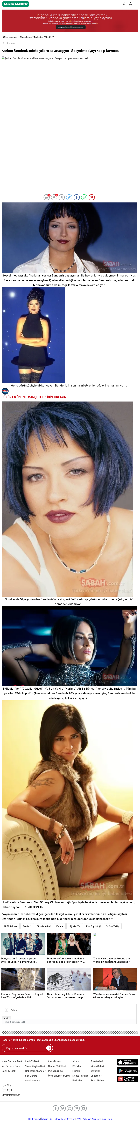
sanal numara (32, 1080)
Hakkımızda (34, 1119)
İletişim (44, 1119)
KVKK (78, 1119)
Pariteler (77, 1080)
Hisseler (76, 1070)
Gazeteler (96, 1075)
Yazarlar (95, 1070)
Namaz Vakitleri (57, 1066)
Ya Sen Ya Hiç (112, 926)
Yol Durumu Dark (11, 1066)
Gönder (6, 1018)
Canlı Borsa (54, 1061)
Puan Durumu (55, 1070)
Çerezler (70, 1119)
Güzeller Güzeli (44, 926)
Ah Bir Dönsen (10, 926)
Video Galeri (97, 1066)
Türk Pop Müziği (93, 926)
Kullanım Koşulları (91, 1119)
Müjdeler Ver (75, 926)
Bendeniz (27, 926)
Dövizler (76, 1066)
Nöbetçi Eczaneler (35, 1070)
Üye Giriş (6, 1085)
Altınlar (76, 1061)
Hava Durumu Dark (12, 1061)
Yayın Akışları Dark (35, 1066)
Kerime (59, 926)
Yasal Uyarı (106, 1119)
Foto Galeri (97, 1061)
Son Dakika (31, 1075)
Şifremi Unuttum (11, 1094)
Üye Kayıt (7, 1089)
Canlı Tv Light (9, 1070)
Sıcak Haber (97, 1080)
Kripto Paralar (80, 1075)
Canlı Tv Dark (32, 1061)
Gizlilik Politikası (57, 1119)
